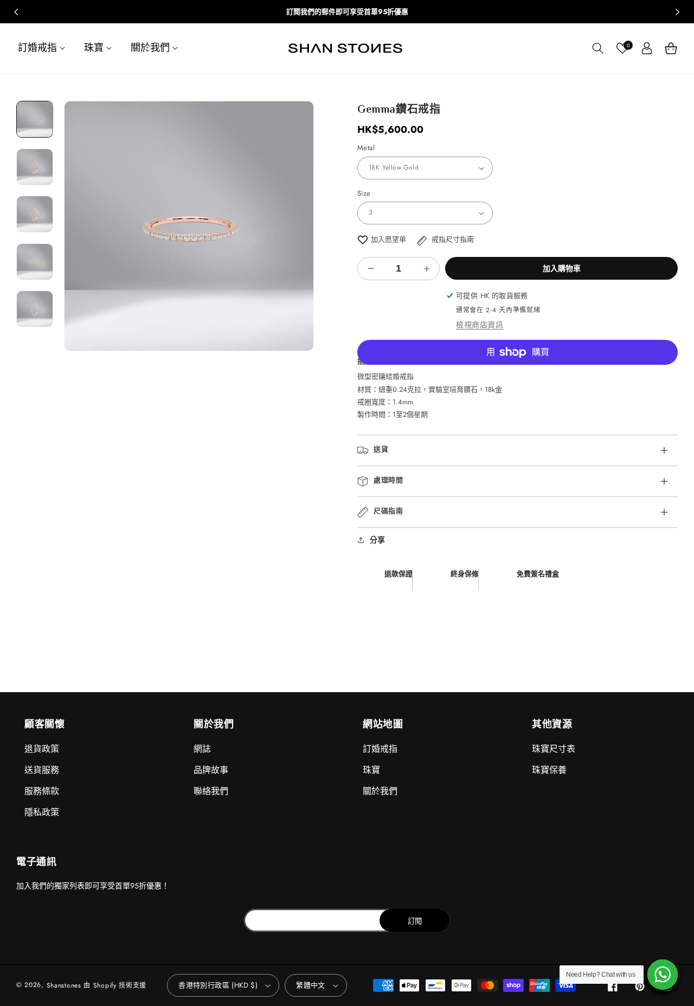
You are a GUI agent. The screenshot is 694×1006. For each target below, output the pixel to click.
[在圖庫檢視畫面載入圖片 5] (34, 309)
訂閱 (415, 921)
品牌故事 (211, 770)
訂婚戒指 (380, 749)
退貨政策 (41, 749)
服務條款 (41, 791)
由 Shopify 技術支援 (114, 985)
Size (364, 193)
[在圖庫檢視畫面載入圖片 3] (34, 214)
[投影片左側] (16, 12)
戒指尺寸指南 (451, 239)
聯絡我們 (211, 791)
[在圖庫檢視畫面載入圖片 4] (34, 261)
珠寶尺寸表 (553, 749)
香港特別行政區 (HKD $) (218, 985)
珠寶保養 (549, 770)
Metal (366, 148)
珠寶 (371, 770)
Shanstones (64, 985)
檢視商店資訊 (480, 324)
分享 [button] (377, 539)
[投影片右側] (678, 12)
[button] (43, 47)
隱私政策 (41, 812)
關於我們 (380, 791)
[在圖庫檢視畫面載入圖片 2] (34, 167)
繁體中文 (310, 985)
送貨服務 (41, 770)
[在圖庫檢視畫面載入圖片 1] (34, 119)
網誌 (202, 749)
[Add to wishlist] (362, 239)
